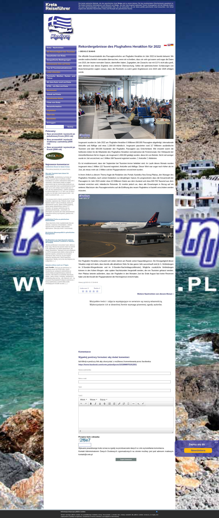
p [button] (80, 430)
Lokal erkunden (53, 72)
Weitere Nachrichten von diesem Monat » (155, 294)
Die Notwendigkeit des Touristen (61, 52)
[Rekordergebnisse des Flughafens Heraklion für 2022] (126, 107)
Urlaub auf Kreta (54, 94)
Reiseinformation (54, 106)
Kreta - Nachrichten (55, 48)
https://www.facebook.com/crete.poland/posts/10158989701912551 (107, 364)
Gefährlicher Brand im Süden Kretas (57, 166)
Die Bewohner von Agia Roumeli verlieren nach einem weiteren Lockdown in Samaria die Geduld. (59, 241)
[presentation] (83, 399)
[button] (81, 404)
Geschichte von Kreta (56, 56)
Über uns (51, 115)
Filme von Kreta (53, 102)
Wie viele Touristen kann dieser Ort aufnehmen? (57, 174)
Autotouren (52, 90)
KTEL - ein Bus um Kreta (57, 86)
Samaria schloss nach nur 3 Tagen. (57, 265)
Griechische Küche (55, 98)
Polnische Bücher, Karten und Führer (61, 77)
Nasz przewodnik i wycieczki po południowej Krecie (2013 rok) (61, 135)
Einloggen (51, 123)
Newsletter (51, 119)
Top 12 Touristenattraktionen (59, 68)
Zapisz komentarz (126, 459)
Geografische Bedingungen (59, 60)
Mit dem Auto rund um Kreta (59, 82)
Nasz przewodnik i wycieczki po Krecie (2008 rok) (61, 148)
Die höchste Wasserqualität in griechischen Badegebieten (59, 233)
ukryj (216, 442)
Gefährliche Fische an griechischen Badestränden (57, 220)
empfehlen (51, 111)
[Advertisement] (126, 28)
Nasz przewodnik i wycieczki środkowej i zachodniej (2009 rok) (59, 141)
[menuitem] (83, 399)
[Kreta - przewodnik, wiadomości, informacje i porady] (61, 28)
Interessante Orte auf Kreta (58, 64)
